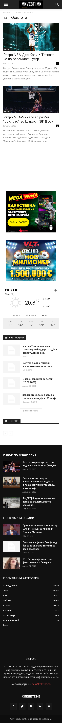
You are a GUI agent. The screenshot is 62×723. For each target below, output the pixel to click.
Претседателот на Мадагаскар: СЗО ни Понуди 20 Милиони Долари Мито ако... (40, 529)
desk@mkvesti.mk (41, 684)
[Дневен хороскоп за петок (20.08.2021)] (11, 383)
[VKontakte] (40, 706)
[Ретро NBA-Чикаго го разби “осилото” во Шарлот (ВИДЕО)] (31, 99)
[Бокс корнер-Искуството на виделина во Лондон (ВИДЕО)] (11, 466)
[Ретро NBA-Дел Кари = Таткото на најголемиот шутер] (31, 37)
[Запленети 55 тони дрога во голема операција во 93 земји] (11, 399)
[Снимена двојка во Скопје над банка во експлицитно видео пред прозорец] (11, 546)
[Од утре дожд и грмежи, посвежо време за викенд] (11, 367)
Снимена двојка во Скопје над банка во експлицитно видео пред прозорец (39, 545)
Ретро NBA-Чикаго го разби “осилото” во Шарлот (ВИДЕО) (28, 119)
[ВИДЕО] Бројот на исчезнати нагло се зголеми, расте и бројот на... (38, 501)
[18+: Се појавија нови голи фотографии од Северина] (11, 563)
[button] (57, 4)
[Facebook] (13, 706)
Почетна (7, 12)
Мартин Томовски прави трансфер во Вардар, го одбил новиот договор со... (39, 349)
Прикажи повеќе (30, 410)
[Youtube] (49, 706)
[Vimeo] (31, 706)
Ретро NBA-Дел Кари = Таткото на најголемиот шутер (29, 57)
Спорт (7, 49)
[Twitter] (22, 706)
